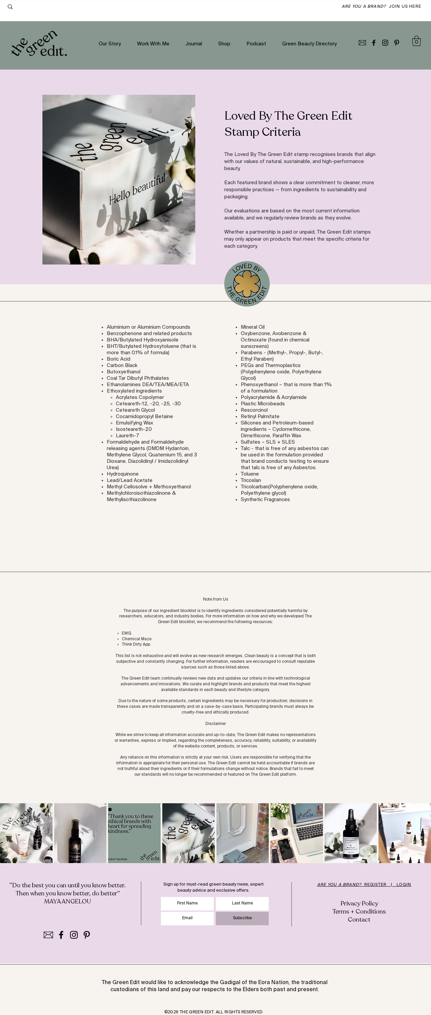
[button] (416, 41)
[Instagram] (385, 43)
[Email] (362, 43)
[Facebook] (374, 43)
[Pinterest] (397, 43)
